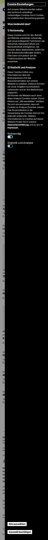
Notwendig (14, 133)
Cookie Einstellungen (20, 4)
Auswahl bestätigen (20, 532)
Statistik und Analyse (20, 142)
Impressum (12, 127)
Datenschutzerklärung (18, 124)
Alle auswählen (17, 524)
